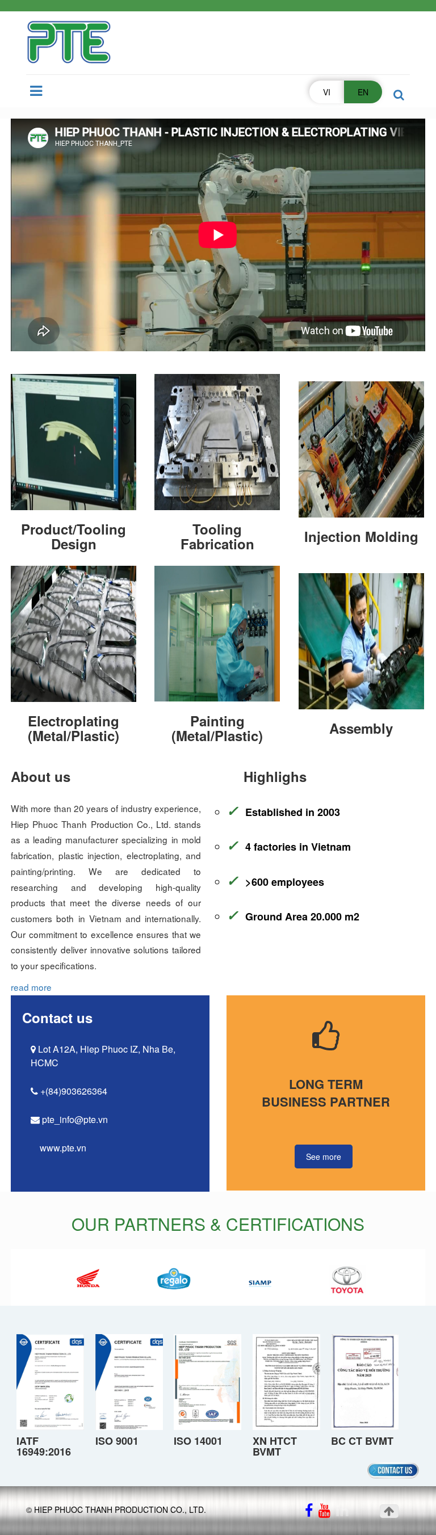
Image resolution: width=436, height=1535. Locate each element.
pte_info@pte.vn (74, 1119)
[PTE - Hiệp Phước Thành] (68, 42)
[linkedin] (342, 1512)
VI (326, 92)
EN (363, 92)
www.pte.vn (61, 1147)
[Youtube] (324, 1512)
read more (31, 987)
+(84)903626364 (72, 1090)
